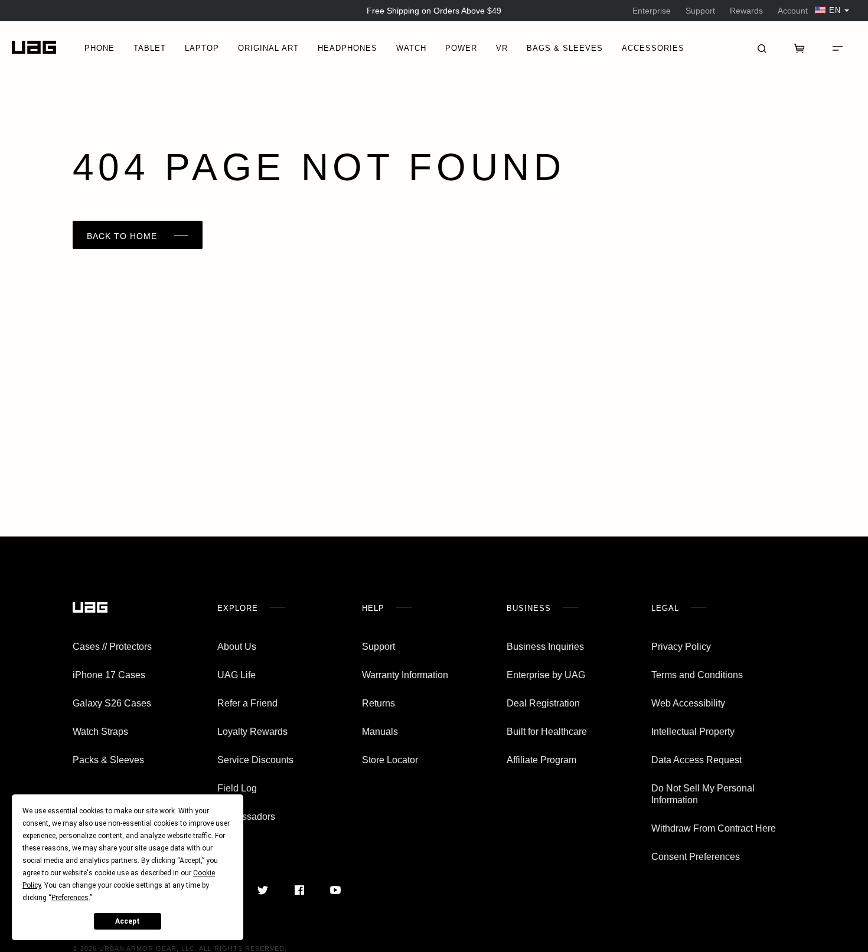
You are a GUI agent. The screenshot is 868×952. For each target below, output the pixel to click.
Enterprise (651, 10)
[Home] (34, 47)
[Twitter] (263, 890)
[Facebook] (299, 890)
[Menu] (837, 47)
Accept (127, 921)
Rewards (746, 10)
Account (793, 10)
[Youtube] (335, 890)
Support (700, 10)
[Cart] (799, 47)
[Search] (762, 47)
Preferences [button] (70, 898)
